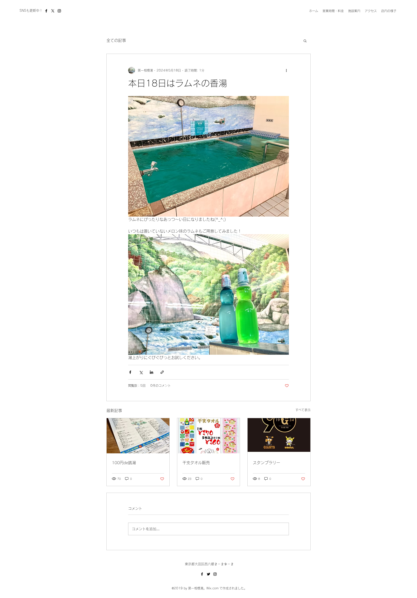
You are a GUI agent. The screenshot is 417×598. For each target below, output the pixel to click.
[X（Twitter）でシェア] (141, 372)
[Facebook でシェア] (130, 372)
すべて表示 (303, 409)
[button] (305, 40)
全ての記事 (116, 40)
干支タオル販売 (196, 463)
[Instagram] (59, 11)
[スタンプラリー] (279, 435)
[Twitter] (208, 574)
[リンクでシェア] (162, 372)
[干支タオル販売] (208, 435)
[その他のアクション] (286, 70)
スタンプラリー (266, 463)
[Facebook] (46, 11)
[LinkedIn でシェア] (151, 372)
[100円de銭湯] (138, 435)
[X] (53, 11)
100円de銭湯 (124, 463)
